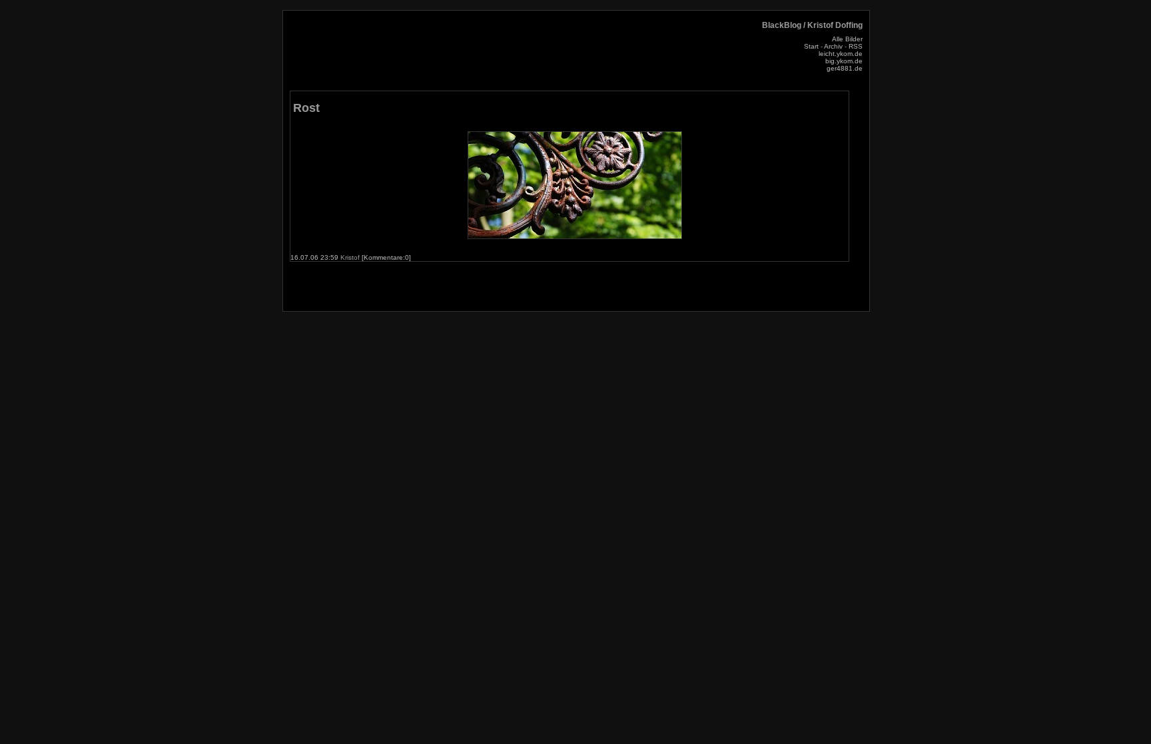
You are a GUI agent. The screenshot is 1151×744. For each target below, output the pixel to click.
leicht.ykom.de (841, 53)
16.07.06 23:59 (315, 257)
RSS (856, 46)
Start (811, 46)
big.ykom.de (844, 61)
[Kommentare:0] (386, 257)
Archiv (833, 46)
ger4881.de (845, 68)
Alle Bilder (847, 39)
